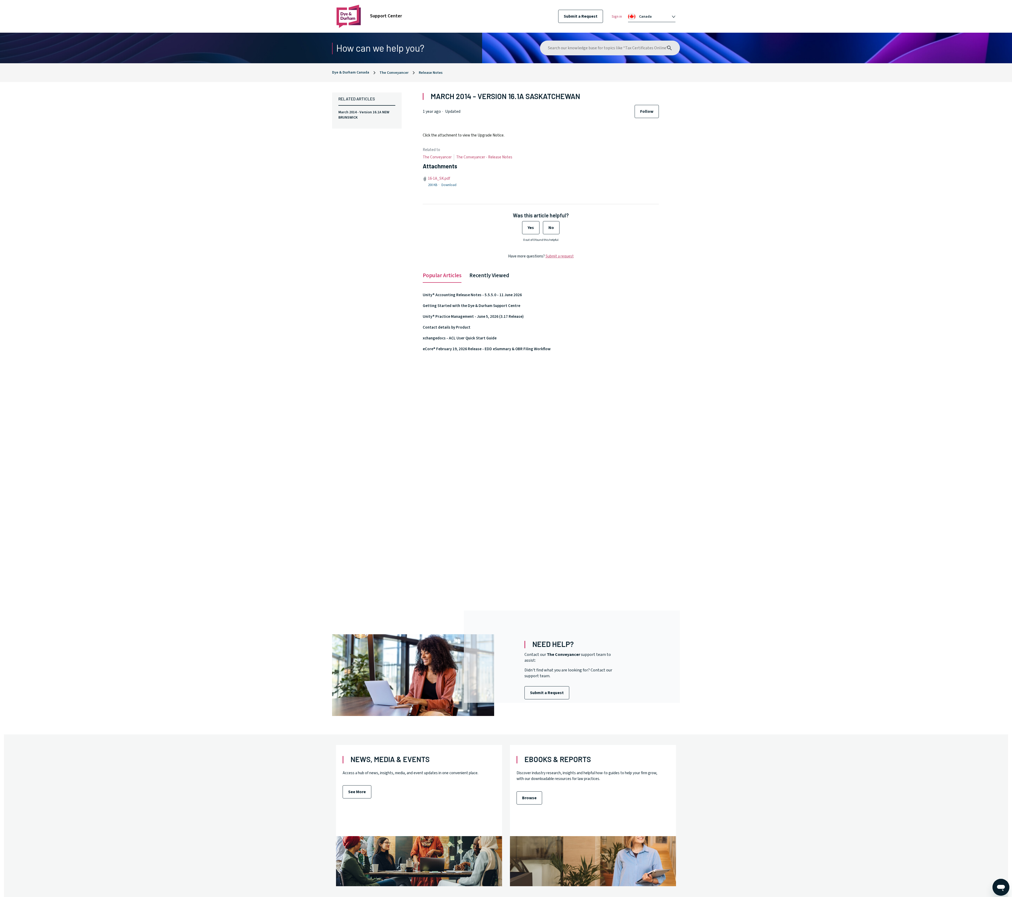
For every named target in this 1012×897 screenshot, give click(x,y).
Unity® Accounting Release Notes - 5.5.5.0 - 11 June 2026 (472, 295)
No (551, 228)
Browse (529, 798)
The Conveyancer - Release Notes (484, 157)
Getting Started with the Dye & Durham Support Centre (471, 306)
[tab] (651, 16)
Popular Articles (442, 275)
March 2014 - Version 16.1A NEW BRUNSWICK (363, 115)
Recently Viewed (489, 275)
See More (357, 792)
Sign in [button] (617, 16)
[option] (654, 16)
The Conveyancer (394, 72)
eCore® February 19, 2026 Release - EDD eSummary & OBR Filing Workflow (487, 349)
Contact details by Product (446, 327)
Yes (531, 228)
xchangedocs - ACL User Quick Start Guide (460, 338)
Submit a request (560, 256)
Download (448, 185)
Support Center (386, 16)
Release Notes (430, 72)
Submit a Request (580, 16)
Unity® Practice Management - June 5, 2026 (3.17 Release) (473, 316)
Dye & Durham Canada (350, 72)
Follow (646, 111)
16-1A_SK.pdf (439, 178)
